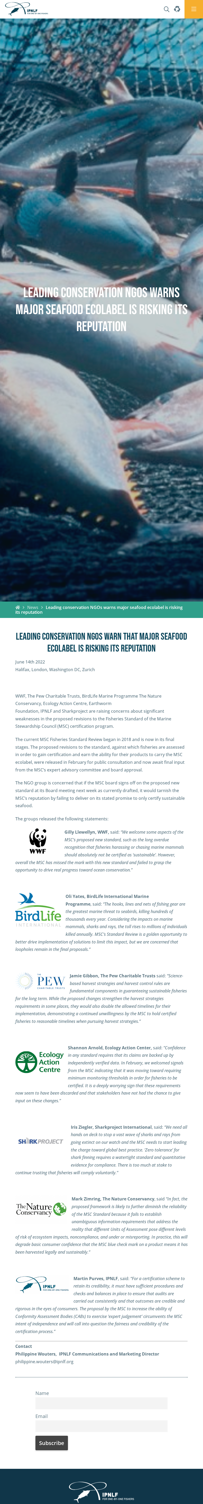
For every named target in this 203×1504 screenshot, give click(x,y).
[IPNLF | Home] (26, 9)
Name (42, 1393)
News (32, 607)
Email (41, 1416)
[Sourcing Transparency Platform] (177, 9)
